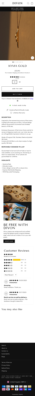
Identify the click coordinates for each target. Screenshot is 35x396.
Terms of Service (7, 362)
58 (20, 82)
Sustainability (6, 354)
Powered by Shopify (17, 394)
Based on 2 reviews (10, 256)
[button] (14, 77)
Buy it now (17, 94)
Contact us (5, 351)
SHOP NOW (9, 241)
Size (17, 78)
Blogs (3, 356)
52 (14, 82)
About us (4, 348)
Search (4, 345)
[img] (13, 280)
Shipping (14, 72)
